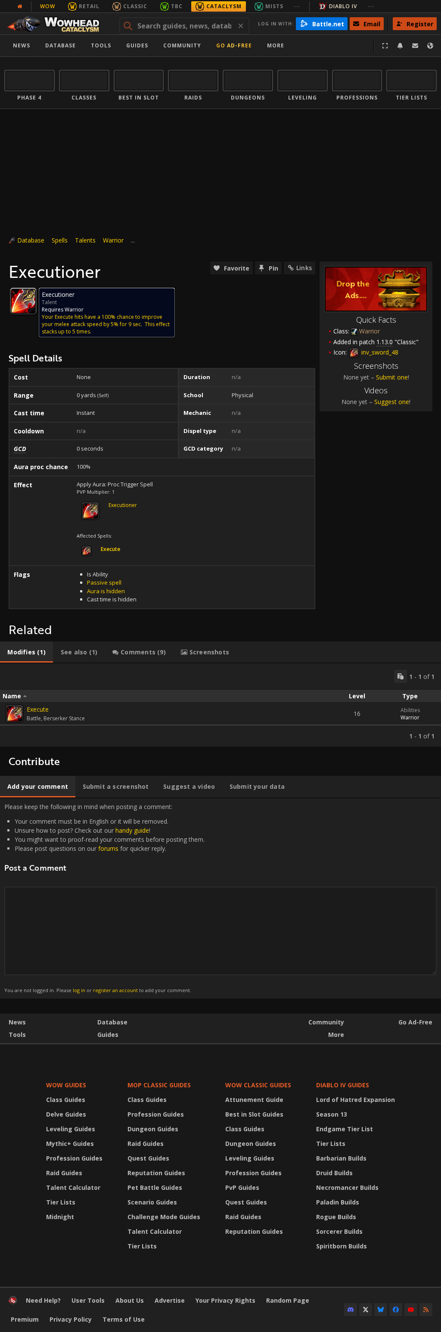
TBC (177, 6)
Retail (89, 6)
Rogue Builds (336, 1217)
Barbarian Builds (341, 1158)
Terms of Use (123, 1319)
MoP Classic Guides (159, 1085)
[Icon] (23, 301)
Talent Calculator (73, 1187)
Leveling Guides (70, 1129)
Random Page (287, 1300)
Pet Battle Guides (154, 1187)
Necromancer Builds (347, 1187)
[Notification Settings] (400, 45)
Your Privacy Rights (225, 1300)
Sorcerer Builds (339, 1231)
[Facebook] (395, 1309)
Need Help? (43, 1300)
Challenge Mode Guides (163, 1217)
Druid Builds (334, 1173)
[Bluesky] (380, 1309)
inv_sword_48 (379, 352)
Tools (17, 1034)
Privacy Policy (71, 1319)
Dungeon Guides (152, 1129)
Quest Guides (148, 1158)
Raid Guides (64, 1173)
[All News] (20, 6)
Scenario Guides (152, 1202)
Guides (137, 45)
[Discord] (350, 1309)
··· (297, 6)
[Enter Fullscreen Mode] (385, 45)
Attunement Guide (254, 1099)
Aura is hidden (106, 591)
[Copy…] (400, 676)
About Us (129, 1300)
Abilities (410, 710)
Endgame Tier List (344, 1129)
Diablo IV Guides (342, 1085)
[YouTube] (410, 1309)
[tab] (26, 652)
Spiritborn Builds (341, 1246)
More (336, 1034)
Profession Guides (74, 1158)
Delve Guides (66, 1114)
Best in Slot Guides (254, 1114)
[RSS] (425, 1309)
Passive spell (104, 582)
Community (182, 45)
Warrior (113, 240)
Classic (135, 6)
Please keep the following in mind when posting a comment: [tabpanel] (104, 898)
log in (79, 990)
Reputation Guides (156, 1173)
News (21, 45)
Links (304, 268)
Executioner (123, 505)
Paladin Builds (337, 1202)
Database (60, 45)
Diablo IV (343, 6)
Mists (274, 6)
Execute (38, 709)
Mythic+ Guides (70, 1143)
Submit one (392, 377)
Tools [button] (101, 45)
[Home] (57, 23)
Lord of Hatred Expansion (355, 1099)
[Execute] (14, 714)
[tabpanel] (220, 705)
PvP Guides (242, 1187)
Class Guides (65, 1099)
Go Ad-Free (234, 45)
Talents (85, 240)
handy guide (132, 830)
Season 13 (331, 1114)
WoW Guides (66, 1085)
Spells (60, 240)
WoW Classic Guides (258, 1085)
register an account (115, 990)
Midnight (60, 1217)
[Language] (430, 45)
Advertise (170, 1300)
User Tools (88, 1300)
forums (108, 848)
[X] (365, 1309)
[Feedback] (415, 45)
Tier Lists (60, 1202)
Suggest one (391, 402)
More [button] (275, 45)
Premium (25, 1319)
